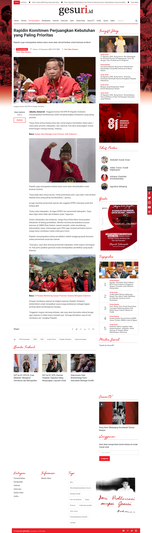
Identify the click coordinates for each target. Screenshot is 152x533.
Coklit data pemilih (85, 505)
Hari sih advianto (75, 499)
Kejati (87, 499)
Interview (64, 21)
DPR (42, 339)
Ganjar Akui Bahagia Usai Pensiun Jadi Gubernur (56, 134)
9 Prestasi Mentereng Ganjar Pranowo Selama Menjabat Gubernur (63, 296)
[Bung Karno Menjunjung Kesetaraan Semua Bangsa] (118, 413)
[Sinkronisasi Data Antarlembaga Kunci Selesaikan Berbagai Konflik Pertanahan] (83, 363)
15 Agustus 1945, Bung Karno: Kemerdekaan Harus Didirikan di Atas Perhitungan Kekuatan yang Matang (117, 97)
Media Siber (46, 478)
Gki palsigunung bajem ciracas (80, 488)
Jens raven (74, 511)
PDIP (35, 339)
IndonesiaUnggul (80, 339)
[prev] (93, 369)
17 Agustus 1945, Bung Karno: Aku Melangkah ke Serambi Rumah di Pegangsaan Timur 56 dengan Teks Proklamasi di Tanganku (117, 58)
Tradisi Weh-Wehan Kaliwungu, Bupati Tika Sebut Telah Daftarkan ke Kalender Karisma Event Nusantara (122, 297)
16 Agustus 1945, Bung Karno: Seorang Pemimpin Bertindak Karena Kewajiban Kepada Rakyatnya (118, 78)
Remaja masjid (75, 494)
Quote (105, 21)
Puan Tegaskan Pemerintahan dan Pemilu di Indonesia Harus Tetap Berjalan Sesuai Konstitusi (72, 2)
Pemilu (23, 21)
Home (16, 21)
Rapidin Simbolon (65, 339)
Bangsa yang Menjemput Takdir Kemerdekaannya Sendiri (112, 88)
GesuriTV (90, 21)
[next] (16, 369)
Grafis (99, 21)
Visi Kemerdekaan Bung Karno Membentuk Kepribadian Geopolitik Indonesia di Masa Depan (116, 68)
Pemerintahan (34, 21)
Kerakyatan (46, 21)
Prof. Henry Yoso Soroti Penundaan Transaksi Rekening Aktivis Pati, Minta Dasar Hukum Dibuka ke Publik (123, 309)
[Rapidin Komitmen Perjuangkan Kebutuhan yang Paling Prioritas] (55, 80)
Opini (72, 21)
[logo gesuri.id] (76, 10)
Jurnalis (73, 523)
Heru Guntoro (73, 49)
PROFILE (20, 120)
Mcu (71, 482)
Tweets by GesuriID (106, 345)
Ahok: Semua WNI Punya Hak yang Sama (22, 2)
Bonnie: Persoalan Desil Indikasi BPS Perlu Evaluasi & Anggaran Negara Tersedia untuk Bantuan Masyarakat (122, 285)
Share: (17, 329)
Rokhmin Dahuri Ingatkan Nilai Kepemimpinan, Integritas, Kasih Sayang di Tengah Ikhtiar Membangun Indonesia (122, 329)
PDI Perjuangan (24, 339)
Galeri (112, 21)
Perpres (73, 505)
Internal (56, 21)
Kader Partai (51, 339)
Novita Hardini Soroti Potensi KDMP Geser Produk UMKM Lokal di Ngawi (123, 319)
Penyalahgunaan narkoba (78, 517)
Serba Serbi (80, 21)
